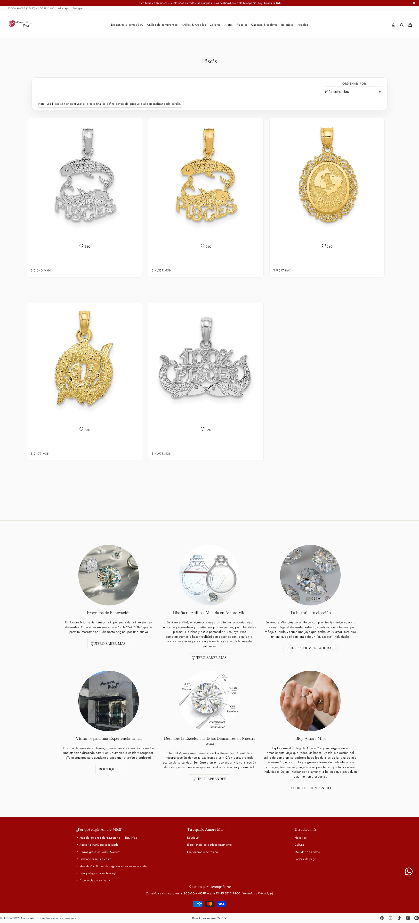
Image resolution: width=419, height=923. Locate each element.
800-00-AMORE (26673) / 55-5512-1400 (31, 8)
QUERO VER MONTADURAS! (310, 648)
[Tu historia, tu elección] (310, 575)
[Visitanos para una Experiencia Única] (108, 701)
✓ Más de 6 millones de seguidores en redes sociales (112, 866)
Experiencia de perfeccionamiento (209, 845)
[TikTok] (399, 918)
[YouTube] (407, 918)
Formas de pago (305, 859)
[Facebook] (381, 918)
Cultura (299, 845)
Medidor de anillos (307, 852)
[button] (84, 246)
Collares (215, 25)
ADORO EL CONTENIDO (310, 788)
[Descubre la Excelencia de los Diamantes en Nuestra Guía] (209, 701)
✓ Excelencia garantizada (93, 880)
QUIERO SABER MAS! (109, 643)
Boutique (77, 8)
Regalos (303, 25)
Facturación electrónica (202, 852)
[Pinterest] (416, 918)
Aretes (229, 25)
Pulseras (242, 25)
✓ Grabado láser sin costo (94, 859)
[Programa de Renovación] (108, 575)
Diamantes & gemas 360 (127, 25)
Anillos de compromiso (162, 25)
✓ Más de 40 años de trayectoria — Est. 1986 (107, 837)
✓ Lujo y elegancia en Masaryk (96, 873)
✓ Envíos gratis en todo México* (98, 852)
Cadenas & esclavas (264, 25)
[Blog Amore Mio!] (310, 701)
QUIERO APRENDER (209, 779)
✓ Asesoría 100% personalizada (97, 845)
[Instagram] (390, 918)
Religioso (287, 25)
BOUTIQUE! (109, 769)
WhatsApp (63, 8)
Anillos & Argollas (194, 25)
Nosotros (301, 837)
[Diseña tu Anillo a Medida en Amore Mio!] (209, 575)
